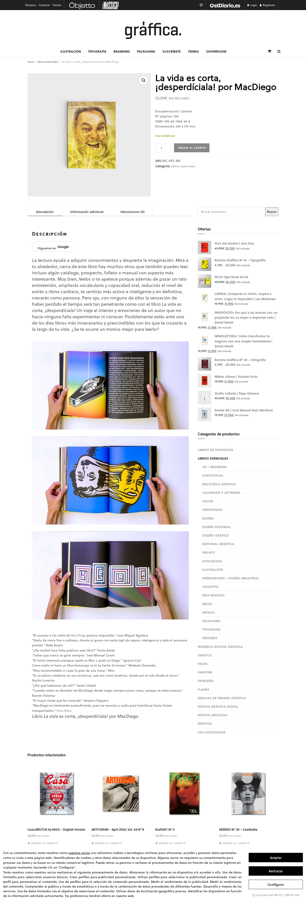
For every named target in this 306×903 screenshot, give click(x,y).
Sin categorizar (211, 732)
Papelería (206, 680)
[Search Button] (279, 51)
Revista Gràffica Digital (218, 706)
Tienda (57, 5)
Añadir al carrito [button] (44, 843)
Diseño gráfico (215, 535)
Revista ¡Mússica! (213, 715)
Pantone (205, 672)
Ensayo (208, 552)
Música (208, 612)
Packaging (146, 51)
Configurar (275, 884)
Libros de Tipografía (215, 449)
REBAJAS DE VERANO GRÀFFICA (222, 698)
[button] (144, 80)
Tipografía (97, 51)
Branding (122, 51)
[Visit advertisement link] (225, 5)
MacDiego (78, 635)
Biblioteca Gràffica (219, 484)
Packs (203, 663)
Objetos (205, 655)
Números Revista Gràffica (220, 646)
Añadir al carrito (192, 148)
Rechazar (276, 871)
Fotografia (212, 561)
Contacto (44, 5)
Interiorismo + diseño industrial (230, 578)
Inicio (31, 62)
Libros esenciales (47, 62)
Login (253, 5)
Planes (203, 689)
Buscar (272, 211)
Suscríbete (171, 51)
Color (207, 501)
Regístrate (268, 5)
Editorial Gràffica (218, 544)
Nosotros (30, 5)
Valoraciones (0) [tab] (132, 211)
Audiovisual (213, 475)
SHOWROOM (216, 51)
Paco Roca (64, 710)
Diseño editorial (216, 527)
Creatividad (212, 509)
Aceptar (276, 857)
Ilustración (70, 51)
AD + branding (214, 466)
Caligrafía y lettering (221, 492)
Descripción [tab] (45, 211)
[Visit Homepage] (153, 30)
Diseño (208, 518)
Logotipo (210, 586)
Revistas (205, 723)
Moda (207, 604)
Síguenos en (53, 247)
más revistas (213, 595)
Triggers (210, 638)
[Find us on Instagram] (201, 5)
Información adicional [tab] (86, 211)
